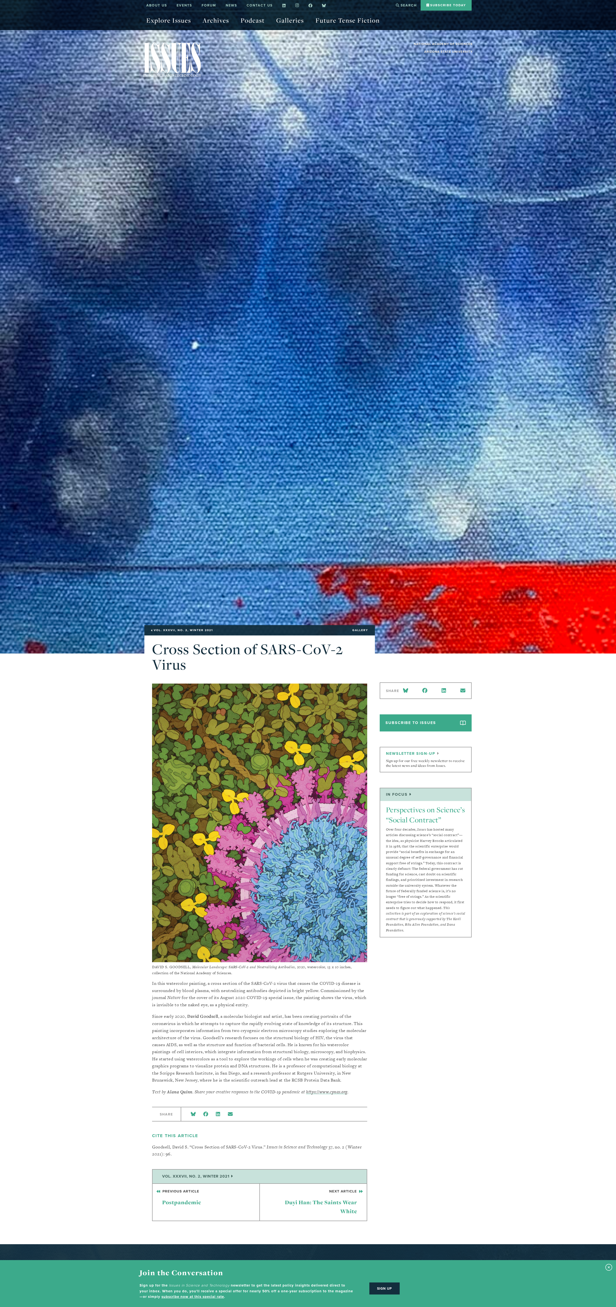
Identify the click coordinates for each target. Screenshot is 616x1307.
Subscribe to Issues (410, 722)
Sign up (384, 1288)
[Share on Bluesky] (193, 1114)
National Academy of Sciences (443, 44)
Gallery (360, 630)
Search (408, 5)
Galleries (290, 20)
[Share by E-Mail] (230, 1114)
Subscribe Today (447, 5)
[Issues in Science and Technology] (172, 59)
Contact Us (260, 5)
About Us (156, 5)
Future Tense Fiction (347, 20)
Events (184, 5)
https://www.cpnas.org (326, 1092)
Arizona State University (448, 51)
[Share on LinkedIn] (218, 1114)
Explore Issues (168, 20)
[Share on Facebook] (205, 1114)
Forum (209, 5)
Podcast (253, 20)
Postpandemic (181, 1197)
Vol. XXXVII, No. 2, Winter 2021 (196, 1176)
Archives (216, 20)
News (231, 5)
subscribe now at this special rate (192, 1296)
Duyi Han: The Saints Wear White (321, 1202)
